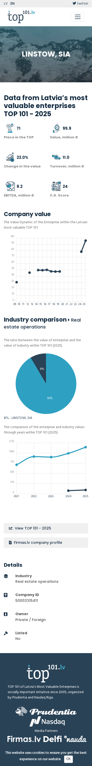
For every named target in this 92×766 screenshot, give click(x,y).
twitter (82, 4)
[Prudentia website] (46, 711)
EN (12, 3)
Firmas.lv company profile (37, 542)
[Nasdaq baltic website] (47, 721)
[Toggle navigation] (77, 17)
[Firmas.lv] (24, 739)
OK (68, 759)
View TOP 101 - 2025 (32, 528)
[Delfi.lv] (52, 739)
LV (6, 3)
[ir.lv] (75, 739)
